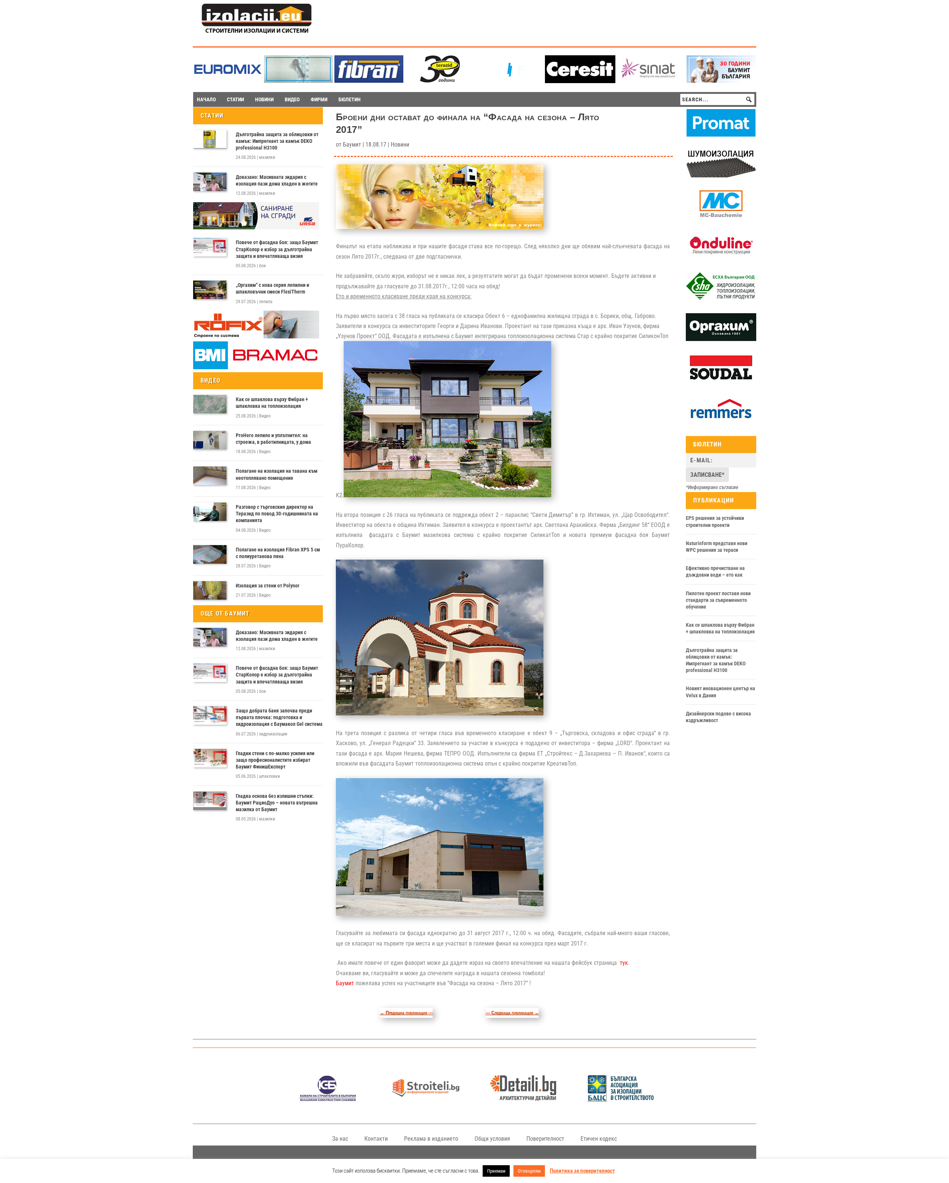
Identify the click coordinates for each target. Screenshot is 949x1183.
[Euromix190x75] (228, 81)
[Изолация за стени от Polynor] (209, 590)
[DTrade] (721, 175)
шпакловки (269, 776)
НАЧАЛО (206, 99)
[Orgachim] (721, 339)
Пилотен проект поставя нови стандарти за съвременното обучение (718, 600)
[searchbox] (717, 99)
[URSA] (256, 227)
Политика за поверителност (582, 1170)
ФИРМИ (319, 99)
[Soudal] (721, 380)
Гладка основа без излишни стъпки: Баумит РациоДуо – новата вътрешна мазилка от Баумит (277, 802)
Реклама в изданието (431, 1138)
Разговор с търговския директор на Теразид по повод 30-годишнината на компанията (277, 513)
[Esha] (721, 298)
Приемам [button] (496, 1171)
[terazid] (439, 80)
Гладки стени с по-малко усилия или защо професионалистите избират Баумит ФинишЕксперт (275, 760)
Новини (400, 144)
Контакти (376, 1138)
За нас (340, 1138)
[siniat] (650, 80)
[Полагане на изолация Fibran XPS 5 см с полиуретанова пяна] (209, 554)
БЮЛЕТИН (349, 99)
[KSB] (327, 1099)
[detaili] (523, 1099)
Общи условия (492, 1138)
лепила (265, 301)
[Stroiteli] (425, 1099)
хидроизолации (273, 734)
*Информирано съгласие (712, 487)
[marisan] (298, 80)
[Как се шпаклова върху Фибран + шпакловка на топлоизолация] (209, 404)
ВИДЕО (292, 99)
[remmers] (721, 421)
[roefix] (256, 337)
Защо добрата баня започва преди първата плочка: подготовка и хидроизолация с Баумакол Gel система (279, 717)
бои (262, 265)
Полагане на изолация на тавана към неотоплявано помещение (276, 474)
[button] (748, 99)
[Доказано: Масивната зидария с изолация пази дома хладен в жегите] (209, 182)
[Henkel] (580, 81)
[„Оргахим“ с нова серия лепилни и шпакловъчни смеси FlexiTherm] (209, 290)
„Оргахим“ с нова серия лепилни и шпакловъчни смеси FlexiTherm (272, 288)
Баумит (352, 144)
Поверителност (545, 1138)
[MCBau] (721, 216)
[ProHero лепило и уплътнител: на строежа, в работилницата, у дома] (209, 440)
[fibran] (368, 80)
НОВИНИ (264, 99)
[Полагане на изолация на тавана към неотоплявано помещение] (209, 475)
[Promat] (721, 135)
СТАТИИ (235, 99)
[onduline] (721, 257)
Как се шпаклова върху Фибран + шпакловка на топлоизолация (272, 402)
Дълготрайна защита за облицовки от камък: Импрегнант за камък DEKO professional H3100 (277, 141)
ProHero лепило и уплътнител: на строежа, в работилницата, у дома (273, 438)
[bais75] (621, 1099)
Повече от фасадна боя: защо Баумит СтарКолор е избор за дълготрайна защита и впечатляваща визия (277, 249)
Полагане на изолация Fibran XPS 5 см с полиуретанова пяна (278, 553)
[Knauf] (509, 80)
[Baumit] (721, 80)
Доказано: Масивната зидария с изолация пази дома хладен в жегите (277, 180)
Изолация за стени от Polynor (268, 586)
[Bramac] (256, 367)
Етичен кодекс (599, 1138)
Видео (265, 416)
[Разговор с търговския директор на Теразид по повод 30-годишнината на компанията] (209, 511)
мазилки (267, 157)
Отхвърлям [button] (529, 1171)
